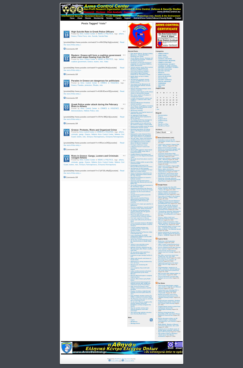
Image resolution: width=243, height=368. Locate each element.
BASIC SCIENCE (163, 57)
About (79, 18)
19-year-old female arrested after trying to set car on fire (168, 277)
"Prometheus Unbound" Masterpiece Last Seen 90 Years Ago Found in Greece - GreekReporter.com (169, 213)
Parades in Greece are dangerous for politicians (95, 81)
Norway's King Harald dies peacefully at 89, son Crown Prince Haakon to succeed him (169, 314)
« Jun (157, 109)
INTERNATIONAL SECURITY (166, 64)
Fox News (161, 283)
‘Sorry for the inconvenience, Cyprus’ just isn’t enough (167, 251)
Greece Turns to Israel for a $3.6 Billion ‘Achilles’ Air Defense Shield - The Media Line (169, 223)
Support (127, 18)
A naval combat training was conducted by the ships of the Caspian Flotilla (140, 229)
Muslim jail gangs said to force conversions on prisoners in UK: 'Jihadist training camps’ (168, 296)
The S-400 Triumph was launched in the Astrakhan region (142, 186)
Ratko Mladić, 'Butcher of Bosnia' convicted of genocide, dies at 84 (168, 325)
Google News (162, 185)
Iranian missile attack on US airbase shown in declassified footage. (142, 92)
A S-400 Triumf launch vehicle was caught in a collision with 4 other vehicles (141, 99)
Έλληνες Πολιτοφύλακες (96, 137)
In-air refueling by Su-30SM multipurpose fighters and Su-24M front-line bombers (141, 236)
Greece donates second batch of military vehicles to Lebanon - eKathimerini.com (168, 193)
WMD (159, 87)
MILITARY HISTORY (164, 71)
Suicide (94, 36)
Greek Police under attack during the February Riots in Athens (94, 105)
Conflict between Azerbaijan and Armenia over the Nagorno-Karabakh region (142, 156)
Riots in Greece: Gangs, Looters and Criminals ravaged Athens (94, 157)
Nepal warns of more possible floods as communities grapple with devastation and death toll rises (169, 149)
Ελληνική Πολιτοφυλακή (114, 137)
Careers (119, 18)
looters (79, 137)
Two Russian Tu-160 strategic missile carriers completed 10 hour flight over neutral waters (141, 170)
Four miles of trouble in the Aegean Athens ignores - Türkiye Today (169, 196)
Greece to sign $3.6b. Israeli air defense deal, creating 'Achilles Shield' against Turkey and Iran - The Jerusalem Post (169, 207)
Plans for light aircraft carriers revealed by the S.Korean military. (141, 215)
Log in (132, 319)
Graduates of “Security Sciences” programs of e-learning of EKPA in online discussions (141, 64)
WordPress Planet (163, 126)
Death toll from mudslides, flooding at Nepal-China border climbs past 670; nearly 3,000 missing (169, 302)
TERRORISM (162, 83)
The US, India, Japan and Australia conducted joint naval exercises (141, 139)
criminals (74, 134)
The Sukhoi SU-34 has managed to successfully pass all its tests (141, 120)
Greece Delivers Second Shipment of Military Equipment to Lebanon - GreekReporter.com (169, 202)
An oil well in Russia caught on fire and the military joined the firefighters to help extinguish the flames (141, 304)
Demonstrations (77, 111)
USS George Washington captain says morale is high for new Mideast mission (169, 287)
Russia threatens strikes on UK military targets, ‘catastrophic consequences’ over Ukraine (167, 320)
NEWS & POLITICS (105, 34)
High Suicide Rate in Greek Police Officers (92, 32)
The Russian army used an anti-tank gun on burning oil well (142, 299)
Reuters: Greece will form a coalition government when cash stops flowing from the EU (96, 56)
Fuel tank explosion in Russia (140, 218)
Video (106, 62)
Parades (81, 85)
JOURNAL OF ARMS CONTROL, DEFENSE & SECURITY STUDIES (168, 66)
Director (88, 18)
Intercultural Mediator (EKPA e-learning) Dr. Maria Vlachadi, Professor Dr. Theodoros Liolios (140, 73)
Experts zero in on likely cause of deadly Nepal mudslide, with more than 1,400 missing (168, 330)
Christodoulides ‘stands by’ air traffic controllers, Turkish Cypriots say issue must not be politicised (169, 269)
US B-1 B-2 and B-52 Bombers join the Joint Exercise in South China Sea (141, 241)
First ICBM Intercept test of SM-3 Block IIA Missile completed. (140, 142)
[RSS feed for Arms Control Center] (151, 321)
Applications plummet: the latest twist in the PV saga (168, 263)
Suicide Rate (103, 36)
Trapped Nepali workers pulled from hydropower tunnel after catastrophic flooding (169, 308)
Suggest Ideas (162, 118)
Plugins (160, 117)
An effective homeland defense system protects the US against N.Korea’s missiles (140, 212)
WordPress (134, 321)
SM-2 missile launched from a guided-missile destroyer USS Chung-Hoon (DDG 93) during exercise (140, 200)
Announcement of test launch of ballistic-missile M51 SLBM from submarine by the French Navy (140, 283)
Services (109, 18)
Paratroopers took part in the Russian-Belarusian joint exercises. (142, 166)
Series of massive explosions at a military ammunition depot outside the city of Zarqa (141, 174)
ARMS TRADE (162, 55)
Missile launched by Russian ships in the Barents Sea (141, 232)
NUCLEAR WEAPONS (164, 76)
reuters (96, 62)
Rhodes (96, 85)
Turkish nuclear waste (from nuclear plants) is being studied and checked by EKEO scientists (142, 69)
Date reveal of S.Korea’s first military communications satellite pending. (141, 288)
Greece (74, 36)
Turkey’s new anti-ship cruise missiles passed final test (140, 245)
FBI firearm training (137, 110)
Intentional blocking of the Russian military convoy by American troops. (142, 189)
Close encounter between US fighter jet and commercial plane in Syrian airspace (142, 224)
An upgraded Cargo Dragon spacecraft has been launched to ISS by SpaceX (141, 117)
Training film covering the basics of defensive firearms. (141, 112)
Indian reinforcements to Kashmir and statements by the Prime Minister (141, 272)
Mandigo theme (135, 323)
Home (72, 18)
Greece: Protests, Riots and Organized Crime (94, 130)
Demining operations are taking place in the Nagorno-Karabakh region (140, 131)
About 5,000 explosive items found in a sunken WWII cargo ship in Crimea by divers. (141, 151)
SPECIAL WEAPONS (164, 81)
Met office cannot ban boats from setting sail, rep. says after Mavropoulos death (168, 256)
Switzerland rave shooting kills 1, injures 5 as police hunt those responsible (168, 291)
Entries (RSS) (114, 361)
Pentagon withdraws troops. (139, 145)
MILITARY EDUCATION (165, 69)
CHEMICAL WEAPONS (165, 59)
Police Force (82, 36)
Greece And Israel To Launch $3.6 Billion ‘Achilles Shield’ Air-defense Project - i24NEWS (169, 234)
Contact (178, 18)
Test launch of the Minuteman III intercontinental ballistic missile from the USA (140, 85)
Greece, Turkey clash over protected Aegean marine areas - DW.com (168, 218)
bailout (121, 59)
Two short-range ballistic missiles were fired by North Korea (141, 313)
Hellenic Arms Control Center (102, 134)
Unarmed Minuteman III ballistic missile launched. (140, 103)
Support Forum (162, 120)
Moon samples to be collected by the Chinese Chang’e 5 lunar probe (141, 123)
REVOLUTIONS (162, 78)
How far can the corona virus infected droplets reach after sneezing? (139, 309)
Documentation (162, 115)
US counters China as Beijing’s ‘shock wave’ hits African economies (167, 335)
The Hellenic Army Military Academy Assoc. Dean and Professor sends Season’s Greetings (142, 107)
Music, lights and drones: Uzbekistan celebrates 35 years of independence (168, 170)
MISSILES (161, 72)
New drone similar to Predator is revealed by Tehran (141, 95)
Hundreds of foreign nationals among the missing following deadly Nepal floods (169, 179)
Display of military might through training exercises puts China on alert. (141, 292)
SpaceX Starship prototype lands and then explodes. (141, 89)
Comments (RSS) (129, 361)
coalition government (78, 62)
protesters (88, 85)
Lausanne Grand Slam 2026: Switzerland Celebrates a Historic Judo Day (168, 155)
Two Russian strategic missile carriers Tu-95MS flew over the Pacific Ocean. (140, 81)
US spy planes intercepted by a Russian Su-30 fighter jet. (140, 252)
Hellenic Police (89, 111)
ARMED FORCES (163, 53)
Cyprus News (163, 239)
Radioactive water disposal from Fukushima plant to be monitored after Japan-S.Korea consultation (141, 135)
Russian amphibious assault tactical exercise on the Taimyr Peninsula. (142, 207)
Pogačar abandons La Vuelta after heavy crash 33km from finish (168, 162)
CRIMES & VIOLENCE (109, 83)
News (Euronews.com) (166, 138)
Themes (160, 122)
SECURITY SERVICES (165, 79)
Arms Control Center (87, 34)
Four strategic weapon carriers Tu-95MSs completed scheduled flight (141, 296)
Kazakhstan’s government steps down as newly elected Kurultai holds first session (168, 175)
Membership (98, 18)
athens (121, 34)
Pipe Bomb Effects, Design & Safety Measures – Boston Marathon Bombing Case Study (142, 55)
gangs (81, 134)
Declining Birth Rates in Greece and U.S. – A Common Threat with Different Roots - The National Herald (169, 228)
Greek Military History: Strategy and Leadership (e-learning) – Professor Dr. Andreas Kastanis (142, 59)
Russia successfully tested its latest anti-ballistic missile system (142, 127)
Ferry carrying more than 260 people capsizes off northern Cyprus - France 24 (169, 188)
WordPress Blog (163, 124)
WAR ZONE (161, 85)
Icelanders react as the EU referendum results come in (166, 140)
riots (89, 36)
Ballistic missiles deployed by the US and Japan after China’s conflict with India (141, 249)
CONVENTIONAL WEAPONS (166, 60)
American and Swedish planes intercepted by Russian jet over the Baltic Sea (141, 182)
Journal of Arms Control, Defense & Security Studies (152, 18)
